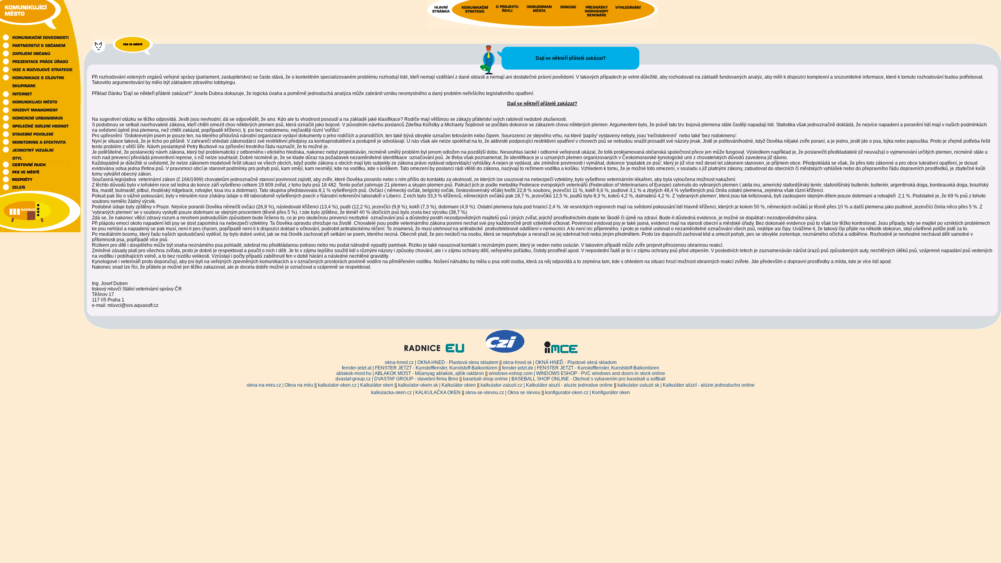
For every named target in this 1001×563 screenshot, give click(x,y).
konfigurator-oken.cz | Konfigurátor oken (587, 392)
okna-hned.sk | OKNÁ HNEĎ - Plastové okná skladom (560, 362)
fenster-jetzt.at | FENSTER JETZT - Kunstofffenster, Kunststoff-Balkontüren (419, 368)
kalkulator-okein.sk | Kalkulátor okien (437, 385)
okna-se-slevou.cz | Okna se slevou (502, 392)
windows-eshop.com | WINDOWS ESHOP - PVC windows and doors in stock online (577, 373)
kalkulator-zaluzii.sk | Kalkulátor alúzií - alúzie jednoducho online (686, 385)
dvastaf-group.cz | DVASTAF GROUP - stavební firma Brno (396, 379)
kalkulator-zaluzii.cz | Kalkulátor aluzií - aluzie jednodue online (547, 385)
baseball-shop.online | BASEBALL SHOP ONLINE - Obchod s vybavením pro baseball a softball (564, 379)
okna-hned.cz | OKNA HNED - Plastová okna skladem (441, 362)
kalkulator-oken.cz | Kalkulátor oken (355, 385)
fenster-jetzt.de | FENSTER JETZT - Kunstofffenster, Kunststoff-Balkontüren (580, 368)
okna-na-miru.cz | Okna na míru (280, 385)
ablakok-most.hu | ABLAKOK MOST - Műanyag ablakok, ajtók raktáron (410, 373)
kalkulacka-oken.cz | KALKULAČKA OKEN (416, 392)
